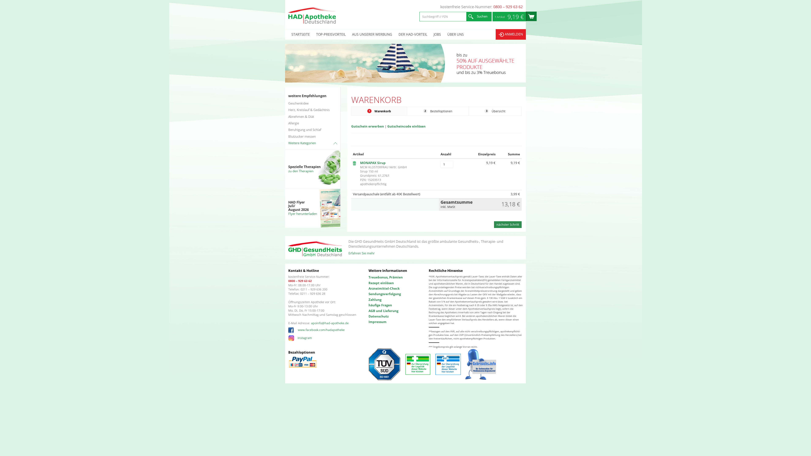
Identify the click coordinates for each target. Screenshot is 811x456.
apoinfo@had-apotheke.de (330, 323)
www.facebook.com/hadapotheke (321, 330)
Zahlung (375, 299)
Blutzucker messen (302, 136)
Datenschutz (379, 316)
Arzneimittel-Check (384, 288)
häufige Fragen (380, 305)
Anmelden (513, 34)
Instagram (305, 338)
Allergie (293, 123)
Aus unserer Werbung (372, 34)
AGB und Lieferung (383, 311)
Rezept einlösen (381, 283)
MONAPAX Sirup (373, 163)
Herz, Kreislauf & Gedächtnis (309, 110)
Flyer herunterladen (302, 214)
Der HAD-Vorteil (413, 34)
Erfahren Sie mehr (361, 253)
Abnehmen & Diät (301, 116)
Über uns (455, 34)
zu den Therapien (300, 171)
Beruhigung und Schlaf (304, 130)
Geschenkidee (298, 103)
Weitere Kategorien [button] (302, 143)
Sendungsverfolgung (385, 294)
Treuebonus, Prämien (386, 277)
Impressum (377, 322)
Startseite (300, 34)
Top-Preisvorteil (331, 34)
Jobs (437, 34)
